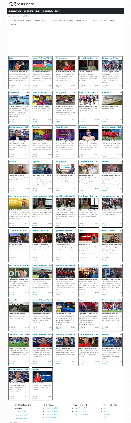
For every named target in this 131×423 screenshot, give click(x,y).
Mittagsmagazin (61, 58)
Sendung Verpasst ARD (22, 412)
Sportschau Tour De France (110, 58)
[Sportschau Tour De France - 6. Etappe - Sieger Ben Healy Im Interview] (42, 100)
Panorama (59, 300)
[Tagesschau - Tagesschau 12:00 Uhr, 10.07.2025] (42, 169)
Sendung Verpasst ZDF (22, 415)
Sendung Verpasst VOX (51, 417)
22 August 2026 (13, 20)
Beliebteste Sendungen (32, 11)
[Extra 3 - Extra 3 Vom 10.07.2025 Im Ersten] (89, 272)
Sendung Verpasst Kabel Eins (81, 414)
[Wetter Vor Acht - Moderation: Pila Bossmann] (112, 100)
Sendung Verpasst (14, 11)
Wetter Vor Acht (107, 92)
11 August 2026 (103, 20)
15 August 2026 (70, 20)
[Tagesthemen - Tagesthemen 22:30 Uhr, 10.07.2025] (89, 307)
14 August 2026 (78, 20)
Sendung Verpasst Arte (22, 418)
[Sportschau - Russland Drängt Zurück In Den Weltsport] (89, 134)
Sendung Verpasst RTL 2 (51, 411)
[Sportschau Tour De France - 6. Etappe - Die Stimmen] (19, 238)
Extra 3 (81, 265)
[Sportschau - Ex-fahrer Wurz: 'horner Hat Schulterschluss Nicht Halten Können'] (19, 169)
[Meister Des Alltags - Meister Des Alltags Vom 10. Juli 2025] (65, 134)
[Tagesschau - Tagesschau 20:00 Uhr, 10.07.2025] (112, 272)
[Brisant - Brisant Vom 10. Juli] (89, 238)
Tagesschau (36, 127)
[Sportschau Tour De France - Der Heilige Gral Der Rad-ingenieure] (19, 203)
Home (105, 408)
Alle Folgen (11, 87)
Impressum (106, 414)
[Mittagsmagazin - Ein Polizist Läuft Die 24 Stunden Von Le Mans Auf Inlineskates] (65, 100)
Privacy (105, 417)
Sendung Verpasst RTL (51, 408)
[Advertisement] (65, 41)
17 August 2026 (53, 20)
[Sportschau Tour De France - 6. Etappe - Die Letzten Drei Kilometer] (112, 203)
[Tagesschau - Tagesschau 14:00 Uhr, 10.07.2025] (112, 169)
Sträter (11, 58)
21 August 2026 (21, 20)
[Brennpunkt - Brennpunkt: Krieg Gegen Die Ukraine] (19, 307)
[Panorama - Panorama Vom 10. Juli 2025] (65, 307)
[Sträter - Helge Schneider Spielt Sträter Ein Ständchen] (19, 65)
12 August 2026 (94, 20)
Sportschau (82, 127)
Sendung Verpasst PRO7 (80, 408)
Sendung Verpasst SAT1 (80, 411)
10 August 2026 (111, 20)
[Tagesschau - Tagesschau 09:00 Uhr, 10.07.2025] (42, 134)
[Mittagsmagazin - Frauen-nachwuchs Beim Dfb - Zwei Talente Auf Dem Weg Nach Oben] (65, 65)
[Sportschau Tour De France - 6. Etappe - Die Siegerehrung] (42, 238)
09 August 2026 (13, 24)
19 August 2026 (37, 20)
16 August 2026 (62, 20)
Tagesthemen (83, 300)
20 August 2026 (29, 20)
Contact (106, 411)
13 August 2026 (86, 20)
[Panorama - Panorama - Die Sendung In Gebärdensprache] (42, 376)
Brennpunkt (13, 300)
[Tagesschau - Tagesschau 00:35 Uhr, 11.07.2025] (112, 342)
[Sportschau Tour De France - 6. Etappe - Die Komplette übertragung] (65, 238)
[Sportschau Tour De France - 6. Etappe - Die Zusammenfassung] (89, 100)
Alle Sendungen (47, 11)
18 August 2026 (45, 20)
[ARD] (28, 58)
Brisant (81, 231)
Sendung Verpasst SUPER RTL (53, 414)
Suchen (57, 11)
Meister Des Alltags (62, 127)
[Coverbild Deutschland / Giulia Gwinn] (42, 65)
